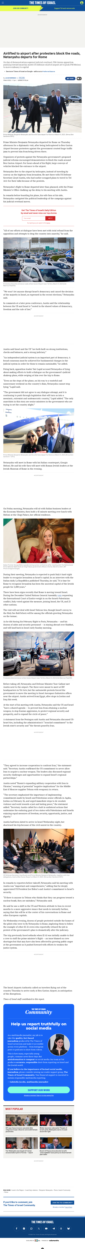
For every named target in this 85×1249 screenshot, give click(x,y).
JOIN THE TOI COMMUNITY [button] (62, 1203)
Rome (6, 1192)
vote (59, 595)
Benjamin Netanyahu (46, 1190)
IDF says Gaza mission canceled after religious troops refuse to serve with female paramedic (21, 1129)
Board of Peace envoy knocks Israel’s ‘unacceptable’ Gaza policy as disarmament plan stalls (55, 1152)
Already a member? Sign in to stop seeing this (39, 1095)
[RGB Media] (38, 1241)
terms (48, 223)
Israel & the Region (18, 1190)
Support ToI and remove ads (64, 8)
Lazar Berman (10, 78)
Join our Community (20, 8)
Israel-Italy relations (31, 1190)
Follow (21, 78)
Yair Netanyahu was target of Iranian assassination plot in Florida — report (19, 1152)
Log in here (68, 1207)
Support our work (39, 1090)
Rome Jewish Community (62, 1190)
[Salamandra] (54, 1240)
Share (71, 78)
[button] (81, 2)
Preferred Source (48, 71)
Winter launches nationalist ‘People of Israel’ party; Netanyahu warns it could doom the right (53, 1129)
